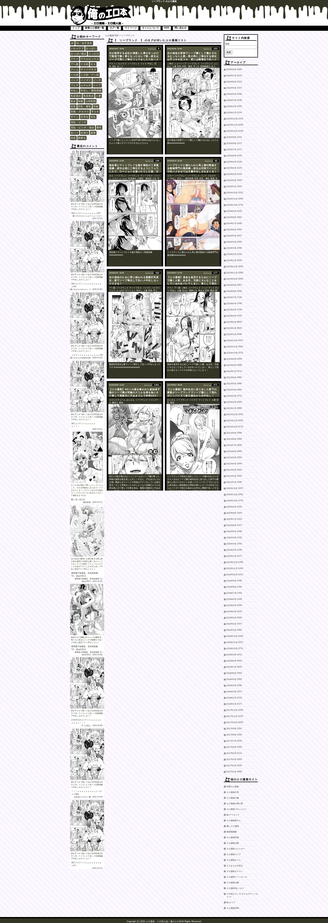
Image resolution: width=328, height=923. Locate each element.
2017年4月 (231, 759)
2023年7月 (231, 297)
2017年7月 (231, 741)
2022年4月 (231, 390)
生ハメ (75, 132)
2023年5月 (231, 310)
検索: (227, 44)
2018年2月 (231, 698)
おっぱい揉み (78, 53)
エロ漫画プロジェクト (237, 809)
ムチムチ (86, 85)
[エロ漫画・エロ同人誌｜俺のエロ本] (101, 6)
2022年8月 (231, 365)
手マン (75, 117)
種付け (115, 402)
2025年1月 (231, 186)
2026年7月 (231, 76)
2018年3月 (231, 692)
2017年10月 (232, 722)
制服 (80, 101)
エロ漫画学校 (233, 837)
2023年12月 (232, 267)
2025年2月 (231, 180)
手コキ (95, 111)
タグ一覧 (114, 27)
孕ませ (201, 290)
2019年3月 (231, 618)
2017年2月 (231, 772)
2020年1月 (231, 556)
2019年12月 (232, 562)
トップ (76, 27)
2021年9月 (231, 433)
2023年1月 (231, 334)
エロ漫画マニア (234, 854)
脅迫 (212, 290)
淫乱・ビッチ (78, 122)
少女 (154, 178)
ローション (130, 290)
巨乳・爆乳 (84, 106)
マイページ (131, 27)
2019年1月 (231, 630)
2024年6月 (231, 230)
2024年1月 (231, 260)
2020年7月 (231, 519)
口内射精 (90, 101)
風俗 (121, 402)
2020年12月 (232, 488)
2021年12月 (232, 414)
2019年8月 (231, 587)
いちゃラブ (77, 48)
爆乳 (99, 127)
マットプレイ (205, 400)
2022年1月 (231, 408)
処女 (73, 101)
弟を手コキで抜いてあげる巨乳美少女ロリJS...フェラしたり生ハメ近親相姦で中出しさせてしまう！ (87, 206)
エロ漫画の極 (233, 882)
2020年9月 (231, 507)
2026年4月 (231, 94)
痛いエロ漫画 (233, 826)
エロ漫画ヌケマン (235, 871)
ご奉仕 (170, 63)
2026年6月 (231, 82)
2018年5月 (231, 679)
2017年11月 (232, 716)
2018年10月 (232, 649)
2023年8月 (231, 291)
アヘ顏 (75, 64)
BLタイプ (231, 902)
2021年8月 (231, 439)
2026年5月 (231, 88)
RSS (166, 27)
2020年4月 (231, 538)
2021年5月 (231, 458)
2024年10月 (232, 205)
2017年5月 (231, 753)
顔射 (73, 138)
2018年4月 (231, 685)
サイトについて (150, 27)
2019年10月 (232, 575)
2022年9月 (231, 359)
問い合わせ (181, 27)
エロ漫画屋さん (234, 820)
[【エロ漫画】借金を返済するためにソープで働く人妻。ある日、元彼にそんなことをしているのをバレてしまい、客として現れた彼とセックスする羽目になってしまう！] (193, 327)
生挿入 (84, 132)
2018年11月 (232, 642)
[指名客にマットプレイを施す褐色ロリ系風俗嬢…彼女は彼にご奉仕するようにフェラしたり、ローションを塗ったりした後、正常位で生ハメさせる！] (135, 215)
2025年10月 (232, 131)
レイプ (97, 85)
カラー (170, 176)
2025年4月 (231, 168)
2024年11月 (232, 199)
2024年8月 (231, 217)
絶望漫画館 (232, 832)
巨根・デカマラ (80, 111)
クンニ (75, 69)
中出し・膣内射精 (91, 90)
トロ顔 (75, 74)
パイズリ (86, 80)
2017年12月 (232, 710)
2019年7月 (231, 593)
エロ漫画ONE (233, 908)
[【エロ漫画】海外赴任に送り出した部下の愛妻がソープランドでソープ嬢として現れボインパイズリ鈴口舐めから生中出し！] (193, 439)
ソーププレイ (193, 63)
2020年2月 (231, 550)
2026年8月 (231, 69)
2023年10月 (232, 279)
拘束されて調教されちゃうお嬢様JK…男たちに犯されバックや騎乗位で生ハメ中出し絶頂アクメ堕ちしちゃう (87, 639)
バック (75, 80)
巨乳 (73, 106)
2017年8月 (231, 735)
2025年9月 (231, 137)
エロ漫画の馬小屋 (235, 803)
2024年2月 (231, 254)
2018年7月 (231, 667)
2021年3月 (231, 470)
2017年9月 (231, 729)
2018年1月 (231, 704)
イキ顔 (84, 64)
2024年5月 (231, 236)
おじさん (130, 400)
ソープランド (133, 63)
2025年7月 (231, 150)
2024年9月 (231, 211)
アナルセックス (90, 58)
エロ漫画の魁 (233, 798)
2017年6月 (231, 747)
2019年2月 (231, 624)
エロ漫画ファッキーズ (237, 877)
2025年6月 (231, 156)
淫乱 (93, 117)
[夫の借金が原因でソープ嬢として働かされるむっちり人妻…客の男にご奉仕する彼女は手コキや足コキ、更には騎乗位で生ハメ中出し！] (193, 103)
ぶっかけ (93, 53)
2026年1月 (231, 113)
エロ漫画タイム (234, 860)
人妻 (98, 95)
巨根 (96, 106)
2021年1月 (231, 482)
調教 (93, 132)
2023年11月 (232, 273)
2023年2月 (231, 328)
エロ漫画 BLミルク (235, 888)
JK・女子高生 (84, 43)
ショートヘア (180, 63)
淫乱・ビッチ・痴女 (82, 127)
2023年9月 (231, 285)
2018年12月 (232, 636)
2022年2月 (231, 402)
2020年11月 (232, 494)
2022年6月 (231, 377)
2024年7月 (231, 223)
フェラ (75, 85)
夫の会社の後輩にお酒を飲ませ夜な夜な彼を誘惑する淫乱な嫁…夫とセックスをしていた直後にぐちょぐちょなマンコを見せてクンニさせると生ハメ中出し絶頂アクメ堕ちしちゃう (87, 564)
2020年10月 (232, 501)
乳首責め (88, 95)
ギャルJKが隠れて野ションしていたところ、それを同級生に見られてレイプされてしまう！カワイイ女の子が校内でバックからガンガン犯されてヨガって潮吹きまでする (87, 490)
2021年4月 (231, 464)
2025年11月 (232, 125)
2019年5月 (231, 605)
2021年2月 (231, 476)
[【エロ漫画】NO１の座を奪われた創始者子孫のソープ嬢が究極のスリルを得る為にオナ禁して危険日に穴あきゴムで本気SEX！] (135, 439)
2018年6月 (231, 673)
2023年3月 (231, 322)
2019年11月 (232, 568)
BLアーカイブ (233, 815)
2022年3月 (231, 396)
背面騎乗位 (205, 66)
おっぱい (91, 48)
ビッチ (97, 80)
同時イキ (193, 290)
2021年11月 (232, 421)
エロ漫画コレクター (236, 849)
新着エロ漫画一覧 (94, 27)
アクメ (75, 58)
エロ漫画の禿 (233, 792)
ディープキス (88, 69)
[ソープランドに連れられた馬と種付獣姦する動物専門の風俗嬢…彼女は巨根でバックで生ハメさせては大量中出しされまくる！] (193, 215)
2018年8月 (231, 661)
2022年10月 (232, 353)
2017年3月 (231, 766)
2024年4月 (231, 242)
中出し (75, 90)
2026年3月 (231, 100)
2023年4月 (231, 316)
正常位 (84, 117)
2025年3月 (231, 174)
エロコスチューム (117, 400)
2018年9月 (231, 655)
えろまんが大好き (235, 865)
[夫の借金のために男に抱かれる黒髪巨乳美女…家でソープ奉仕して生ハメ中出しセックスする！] (135, 327)
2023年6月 (231, 304)
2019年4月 (231, 612)
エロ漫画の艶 (233, 843)
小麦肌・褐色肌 (144, 178)
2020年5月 (231, 531)
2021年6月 (231, 451)
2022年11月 (232, 347)
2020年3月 (231, 544)
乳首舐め (76, 95)
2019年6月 (231, 599)
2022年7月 (231, 371)
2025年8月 (231, 143)
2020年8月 (231, 513)
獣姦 (212, 178)
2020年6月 (231, 525)
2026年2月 (231, 106)
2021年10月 (232, 427)
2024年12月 (232, 193)
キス (93, 64)
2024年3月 (231, 248)
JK (72, 43)
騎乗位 (82, 138)
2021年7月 (231, 445)
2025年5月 (231, 162)
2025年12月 (232, 119)
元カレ (185, 290)
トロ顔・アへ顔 (90, 74)
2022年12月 (232, 340)
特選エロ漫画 (233, 786)
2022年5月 (231, 384)
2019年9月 (231, 581)
